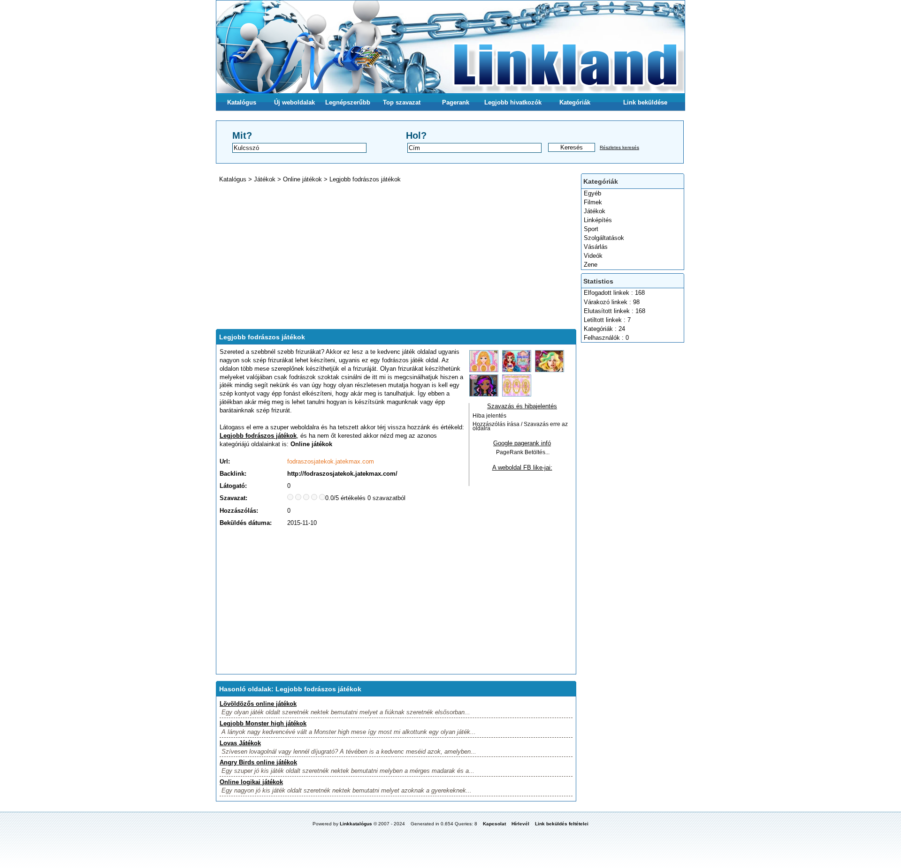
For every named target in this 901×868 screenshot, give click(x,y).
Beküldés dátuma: (246, 522)
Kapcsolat (494, 823)
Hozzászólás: (239, 510)
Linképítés (598, 220)
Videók (593, 255)
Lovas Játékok (240, 743)
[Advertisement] (633, 486)
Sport (591, 228)
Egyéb (592, 193)
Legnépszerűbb (347, 102)
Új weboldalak (294, 102)
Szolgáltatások (604, 237)
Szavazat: (233, 497)
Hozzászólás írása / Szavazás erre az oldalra (520, 426)
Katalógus (241, 102)
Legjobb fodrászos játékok (365, 179)
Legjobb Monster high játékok (263, 723)
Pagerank (455, 102)
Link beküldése (645, 102)
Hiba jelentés (489, 416)
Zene (590, 264)
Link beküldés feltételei (561, 823)
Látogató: (233, 485)
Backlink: (233, 473)
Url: (225, 461)
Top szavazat (401, 102)
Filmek (593, 202)
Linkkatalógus (356, 823)
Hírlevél (520, 823)
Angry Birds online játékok (258, 762)
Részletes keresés (619, 147)
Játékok (594, 211)
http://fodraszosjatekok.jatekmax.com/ (342, 473)
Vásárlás (596, 246)
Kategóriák (574, 102)
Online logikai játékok (251, 782)
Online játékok (302, 179)
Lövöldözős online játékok (258, 703)
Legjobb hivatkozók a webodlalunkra (513, 105)
